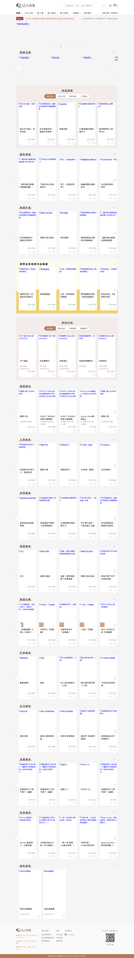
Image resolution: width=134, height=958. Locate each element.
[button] (18, 68)
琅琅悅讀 (105, 13)
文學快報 (72, 96)
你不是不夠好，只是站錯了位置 (88, 524)
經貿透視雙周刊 (86, 360)
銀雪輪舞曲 (45, 294)
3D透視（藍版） (88, 469)
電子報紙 (64, 13)
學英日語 (61, 328)
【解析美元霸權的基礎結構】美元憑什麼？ (27, 187)
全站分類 (29, 13)
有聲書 (76, 13)
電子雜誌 (52, 13)
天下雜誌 (24, 360)
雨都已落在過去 (47, 237)
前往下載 (110, 944)
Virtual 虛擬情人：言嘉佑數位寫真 (27, 845)
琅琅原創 (114, 13)
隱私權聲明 (46, 941)
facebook (71, 934)
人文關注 (84, 96)
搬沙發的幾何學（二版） (88, 684)
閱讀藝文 (84, 328)
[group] (67, 35)
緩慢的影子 (65, 469)
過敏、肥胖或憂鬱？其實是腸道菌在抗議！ (67, 579)
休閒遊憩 (72, 328)
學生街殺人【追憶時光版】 (108, 295)
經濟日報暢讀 (26, 908)
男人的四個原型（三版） (67, 684)
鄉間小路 (24, 416)
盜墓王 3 (64, 789)
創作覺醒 (64, 237)
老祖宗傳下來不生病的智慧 (108, 577)
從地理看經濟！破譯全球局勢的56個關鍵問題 (47, 131)
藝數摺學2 (24, 682)
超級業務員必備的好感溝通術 (88, 239)
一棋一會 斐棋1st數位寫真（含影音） (68, 845)
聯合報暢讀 (50, 908)
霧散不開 (44, 469)
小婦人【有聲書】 (89, 629)
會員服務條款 (46, 934)
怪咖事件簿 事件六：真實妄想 (27, 471)
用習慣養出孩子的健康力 (108, 737)
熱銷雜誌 (50, 328)
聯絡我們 (59, 941)
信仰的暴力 (106, 469)
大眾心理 (61, 96)
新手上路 (59, 934)
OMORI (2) (86, 789)
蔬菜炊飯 (24, 736)
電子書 (40, 13)
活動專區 (87, 13)
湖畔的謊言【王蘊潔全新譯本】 (27, 295)
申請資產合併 (100, 18)
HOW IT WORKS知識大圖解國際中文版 (47, 419)
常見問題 (59, 938)
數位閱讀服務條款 (48, 938)
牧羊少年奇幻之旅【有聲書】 (108, 630)
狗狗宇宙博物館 (67, 736)
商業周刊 (63, 360)
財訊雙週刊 (45, 360)
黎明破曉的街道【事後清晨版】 (88, 295)
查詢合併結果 (113, 18)
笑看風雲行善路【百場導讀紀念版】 (47, 525)
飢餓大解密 (45, 576)
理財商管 (50, 96)
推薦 (18, 13)
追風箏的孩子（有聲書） (66, 630)
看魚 (42, 682)
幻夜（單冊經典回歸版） (67, 295)
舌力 (22, 576)
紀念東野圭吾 (88, 18)
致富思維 (63, 128)
